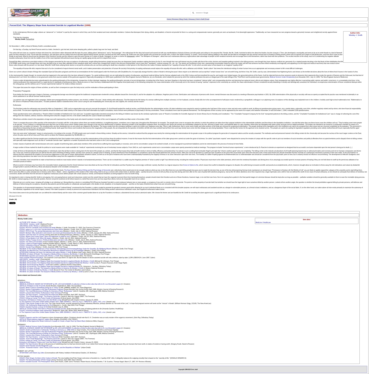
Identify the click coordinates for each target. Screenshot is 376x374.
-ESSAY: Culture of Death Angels (30, 243)
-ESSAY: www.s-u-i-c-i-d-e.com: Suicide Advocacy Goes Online (41, 229)
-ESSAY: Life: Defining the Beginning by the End (36, 305)
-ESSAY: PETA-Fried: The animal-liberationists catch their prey (41, 231)
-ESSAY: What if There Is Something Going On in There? (39, 287)
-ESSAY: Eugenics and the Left (30, 317)
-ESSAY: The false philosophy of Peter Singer (35, 360)
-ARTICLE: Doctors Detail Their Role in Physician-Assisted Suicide (42, 309)
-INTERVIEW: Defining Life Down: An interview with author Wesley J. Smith (45, 252)
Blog (181, 19)
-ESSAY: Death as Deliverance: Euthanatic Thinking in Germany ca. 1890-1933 (46, 330)
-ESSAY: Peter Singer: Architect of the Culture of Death (38, 358)
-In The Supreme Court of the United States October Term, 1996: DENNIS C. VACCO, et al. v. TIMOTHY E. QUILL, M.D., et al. (62, 301)
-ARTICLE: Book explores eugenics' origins (34, 319)
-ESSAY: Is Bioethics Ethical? (29, 245)
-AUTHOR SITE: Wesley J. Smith (30, 222)
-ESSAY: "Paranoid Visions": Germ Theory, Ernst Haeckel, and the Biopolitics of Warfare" (50, 347)
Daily (186, 19)
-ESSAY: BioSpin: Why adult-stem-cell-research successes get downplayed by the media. (50, 233)
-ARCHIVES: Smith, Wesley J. (29, 226)
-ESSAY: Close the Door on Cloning (31, 234)
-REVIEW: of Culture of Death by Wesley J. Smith (36, 270)
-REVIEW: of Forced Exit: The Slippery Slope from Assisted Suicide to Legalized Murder (49, 266)
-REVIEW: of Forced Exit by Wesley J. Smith (34, 264)
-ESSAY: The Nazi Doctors (28, 344)
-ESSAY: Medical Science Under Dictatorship (35, 326)
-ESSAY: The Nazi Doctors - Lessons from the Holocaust (38, 294)
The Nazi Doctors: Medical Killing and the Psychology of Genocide (87, 170)
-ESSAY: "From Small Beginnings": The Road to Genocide (39, 296)
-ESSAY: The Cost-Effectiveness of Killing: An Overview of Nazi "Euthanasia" (46, 291)
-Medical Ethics (24, 282)
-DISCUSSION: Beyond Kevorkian (31, 257)
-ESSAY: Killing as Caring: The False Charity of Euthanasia (39, 298)
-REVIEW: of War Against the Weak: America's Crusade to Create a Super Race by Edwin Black (52, 321)
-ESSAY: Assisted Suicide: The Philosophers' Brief (36, 361)
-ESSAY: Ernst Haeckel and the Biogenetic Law (35, 346)
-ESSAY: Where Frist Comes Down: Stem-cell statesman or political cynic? (45, 236)
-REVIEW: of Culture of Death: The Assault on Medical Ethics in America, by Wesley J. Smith (51, 268)
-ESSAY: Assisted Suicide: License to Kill (33, 307)
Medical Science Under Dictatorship (282, 77)
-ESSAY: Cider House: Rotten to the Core (33, 303)
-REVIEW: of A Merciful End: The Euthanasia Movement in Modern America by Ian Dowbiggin (51, 250)
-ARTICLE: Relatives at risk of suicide (32, 286)
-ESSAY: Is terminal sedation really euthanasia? (35, 310)
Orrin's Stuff (200, 19)
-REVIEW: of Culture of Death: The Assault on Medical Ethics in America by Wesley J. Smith (51, 272)
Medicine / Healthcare (263, 222)
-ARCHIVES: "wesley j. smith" (29, 224)
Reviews (175, 19)
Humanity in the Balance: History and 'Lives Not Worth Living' (40, 300)
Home (169, 19)
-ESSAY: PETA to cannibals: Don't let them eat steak (37, 227)
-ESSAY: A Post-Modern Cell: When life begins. (35, 238)
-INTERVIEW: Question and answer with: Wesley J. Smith (39, 256)
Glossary (192, 19)
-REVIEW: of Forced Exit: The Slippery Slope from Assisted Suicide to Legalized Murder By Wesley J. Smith (56, 263)
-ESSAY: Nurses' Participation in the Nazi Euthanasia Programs (41, 289)
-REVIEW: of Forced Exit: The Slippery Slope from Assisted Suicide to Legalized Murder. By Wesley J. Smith (56, 261)
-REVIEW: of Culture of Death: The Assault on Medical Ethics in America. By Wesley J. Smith (51, 254)
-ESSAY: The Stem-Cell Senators (30, 242)
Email (207, 19)
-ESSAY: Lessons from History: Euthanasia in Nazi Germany (40, 293)
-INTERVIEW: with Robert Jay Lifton (31, 353)
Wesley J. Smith (355, 35)
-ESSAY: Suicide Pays (27, 247)
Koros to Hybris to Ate (190, 165)
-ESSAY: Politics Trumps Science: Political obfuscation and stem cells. (43, 240)
